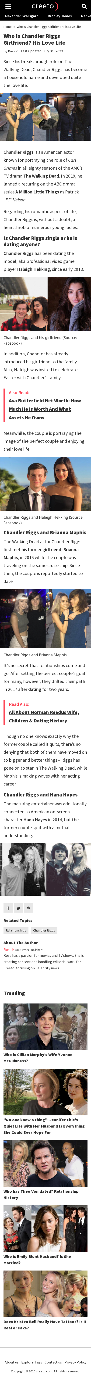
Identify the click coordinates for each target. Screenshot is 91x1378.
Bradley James (60, 16)
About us (12, 1362)
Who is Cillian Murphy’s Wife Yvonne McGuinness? (38, 1058)
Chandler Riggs (44, 930)
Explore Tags (31, 1362)
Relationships (16, 930)
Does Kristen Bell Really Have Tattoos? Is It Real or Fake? (45, 1325)
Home (8, 27)
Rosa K (13, 51)
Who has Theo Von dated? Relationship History (41, 1194)
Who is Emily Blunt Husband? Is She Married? (37, 1259)
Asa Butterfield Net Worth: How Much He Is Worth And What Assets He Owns (45, 409)
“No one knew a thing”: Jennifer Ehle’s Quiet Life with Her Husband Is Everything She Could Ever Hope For (44, 1126)
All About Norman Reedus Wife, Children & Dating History (44, 716)
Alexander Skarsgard (21, 16)
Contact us (53, 1362)
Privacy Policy (75, 1362)
